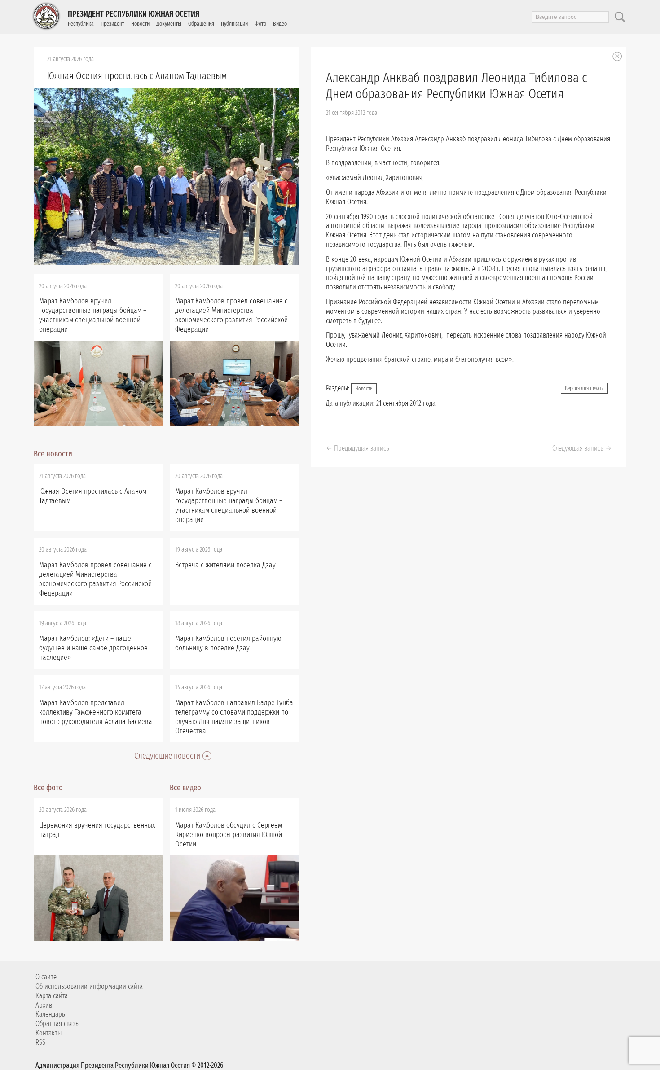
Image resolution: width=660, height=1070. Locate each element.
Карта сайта (51, 995)
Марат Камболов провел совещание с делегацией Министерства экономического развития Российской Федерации (231, 315)
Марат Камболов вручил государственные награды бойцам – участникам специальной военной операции (92, 315)
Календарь (50, 1014)
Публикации (234, 23)
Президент (112, 23)
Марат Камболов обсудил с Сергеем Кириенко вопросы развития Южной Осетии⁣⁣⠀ (228, 834)
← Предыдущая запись (357, 448)
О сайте (46, 977)
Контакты (48, 1033)
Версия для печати (584, 388)
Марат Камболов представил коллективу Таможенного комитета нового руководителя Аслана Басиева (95, 712)
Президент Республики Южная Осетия (133, 14)
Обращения (201, 23)
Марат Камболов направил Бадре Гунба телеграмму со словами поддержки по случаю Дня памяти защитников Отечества (234, 717)
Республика (81, 23)
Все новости (53, 454)
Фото (260, 23)
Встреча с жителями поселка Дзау (225, 565)
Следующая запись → (582, 448)
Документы (168, 23)
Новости (140, 23)
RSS (40, 1042)
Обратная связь (57, 1023)
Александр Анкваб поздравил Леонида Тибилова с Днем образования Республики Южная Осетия (456, 86)
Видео (280, 23)
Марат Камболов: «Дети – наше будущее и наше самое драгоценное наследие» (93, 648)
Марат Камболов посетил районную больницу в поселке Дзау (228, 643)
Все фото (48, 788)
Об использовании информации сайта (89, 986)
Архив (43, 1005)
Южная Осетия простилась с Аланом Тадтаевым (137, 76)
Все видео (185, 788)
